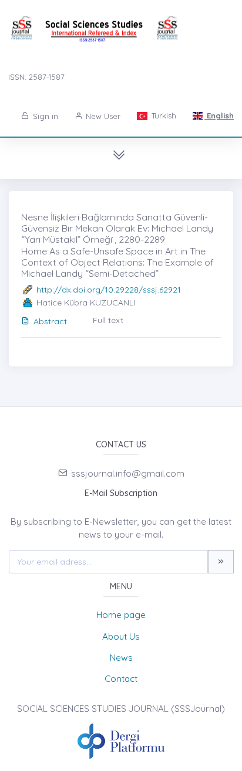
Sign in (44, 116)
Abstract (50, 321)
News (121, 657)
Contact (121, 678)
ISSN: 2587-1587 (36, 76)
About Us (121, 636)
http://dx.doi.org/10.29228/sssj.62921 (108, 289)
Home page (121, 614)
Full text (108, 320)
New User (101, 116)
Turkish (162, 115)
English (219, 115)
